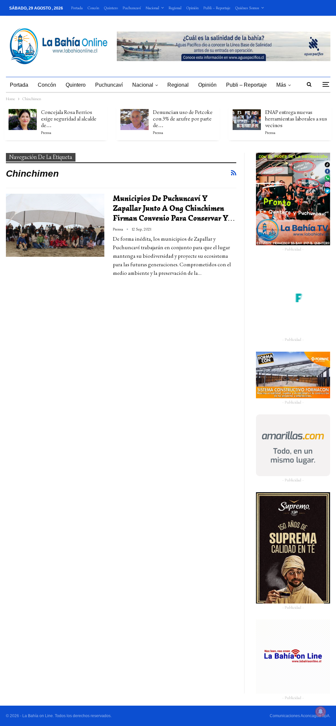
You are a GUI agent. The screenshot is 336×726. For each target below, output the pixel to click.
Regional (175, 7)
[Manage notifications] (320, 711)
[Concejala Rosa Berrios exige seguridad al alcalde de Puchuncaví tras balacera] (23, 119)
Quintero (111, 7)
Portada (77, 7)
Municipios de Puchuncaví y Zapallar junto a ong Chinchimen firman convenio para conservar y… (174, 208)
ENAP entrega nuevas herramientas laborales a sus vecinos (296, 119)
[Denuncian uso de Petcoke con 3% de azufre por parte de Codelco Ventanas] (134, 119)
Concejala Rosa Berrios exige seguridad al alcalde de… (68, 119)
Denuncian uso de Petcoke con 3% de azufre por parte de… (183, 119)
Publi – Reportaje (216, 7)
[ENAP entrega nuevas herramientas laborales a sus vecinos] (247, 119)
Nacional (152, 7)
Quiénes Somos (247, 7)
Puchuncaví (132, 7)
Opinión (192, 7)
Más (281, 85)
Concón (93, 7)
